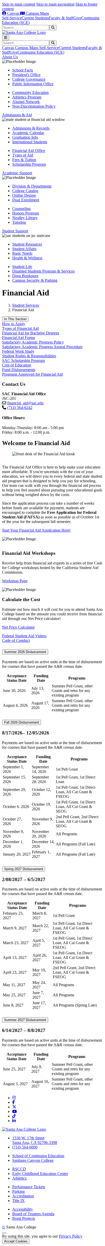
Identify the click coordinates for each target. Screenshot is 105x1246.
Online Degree (24, 195)
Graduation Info (25, 137)
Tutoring (19, 222)
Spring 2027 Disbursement (23, 869)
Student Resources (27, 244)
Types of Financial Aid (20, 328)
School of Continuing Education (38, 1156)
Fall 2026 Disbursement (21, 722)
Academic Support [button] (17, 173)
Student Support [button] (15, 231)
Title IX (18, 1200)
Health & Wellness (27, 258)
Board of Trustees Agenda (33, 1214)
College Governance (28, 79)
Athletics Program (26, 97)
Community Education (30, 92)
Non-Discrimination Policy (34, 106)
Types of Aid (22, 155)
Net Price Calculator (18, 627)
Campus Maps (37, 13)
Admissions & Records (30, 128)
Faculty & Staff (61, 18)
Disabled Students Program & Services (43, 271)
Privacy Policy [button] (70, 1236)
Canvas (13, 13)
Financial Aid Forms (18, 337)
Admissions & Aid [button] (17, 115)
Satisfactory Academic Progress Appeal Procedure (42, 347)
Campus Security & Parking (34, 280)
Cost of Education (16, 365)
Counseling (21, 208)
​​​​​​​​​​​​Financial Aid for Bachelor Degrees (30, 333)
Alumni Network (26, 102)
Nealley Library (25, 218)
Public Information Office (33, 84)
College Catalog (25, 191)
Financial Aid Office (28, 150)
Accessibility (22, 1209)
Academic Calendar (28, 133)
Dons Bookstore (25, 276)
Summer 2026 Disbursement (25, 652)
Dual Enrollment (25, 200)
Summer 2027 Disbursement (25, 1020)
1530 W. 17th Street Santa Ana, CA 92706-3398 (34, 1140)
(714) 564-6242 (19, 407)
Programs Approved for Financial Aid (32, 374)
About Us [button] (10, 57)
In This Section (15, 319)
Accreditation (23, 1196)
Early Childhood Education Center (40, 1173)
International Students (29, 142)
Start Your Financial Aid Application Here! (36, 530)
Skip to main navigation (55, 4)
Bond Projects (23, 1218)
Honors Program (25, 213)
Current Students (35, 18)
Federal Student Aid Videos (24, 636)
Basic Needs (22, 253)
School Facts (22, 70)
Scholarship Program (29, 164)
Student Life (22, 266)
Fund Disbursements (18, 369)
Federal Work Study (18, 351)
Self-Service (12, 18)
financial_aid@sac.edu (25, 403)
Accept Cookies (16, 1241)
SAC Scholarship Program (23, 360)
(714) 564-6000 (24, 1147)
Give (77, 18)
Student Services (25, 305)
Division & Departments (31, 186)
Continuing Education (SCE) (41, 52)
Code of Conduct (16, 640)
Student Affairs (24, 249)
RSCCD (19, 1169)
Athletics (19, 1178)
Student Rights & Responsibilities (29, 356)
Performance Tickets (28, 1187)
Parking (18, 1191)
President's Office (26, 75)
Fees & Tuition (24, 160)
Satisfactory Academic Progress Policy (33, 342)
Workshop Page (15, 581)
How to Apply (13, 324)
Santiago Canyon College (33, 1160)
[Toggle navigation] (5, 37)
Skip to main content (18, 4)
